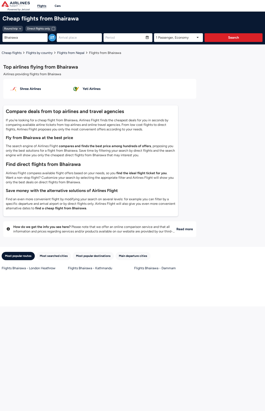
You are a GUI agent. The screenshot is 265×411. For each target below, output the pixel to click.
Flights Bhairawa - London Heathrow (28, 268)
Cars (58, 6)
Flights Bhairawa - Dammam (155, 268)
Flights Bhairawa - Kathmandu (90, 268)
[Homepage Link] (16, 4)
